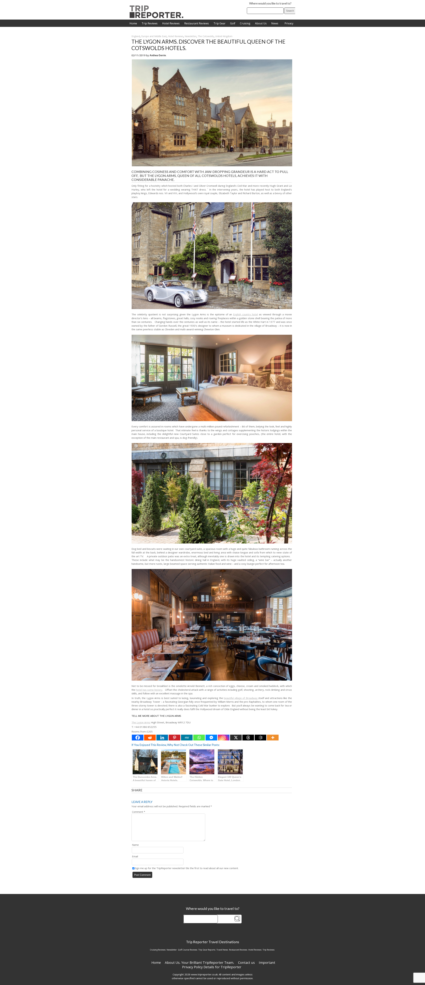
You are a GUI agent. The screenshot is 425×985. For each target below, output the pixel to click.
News (274, 23)
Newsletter (190, 36)
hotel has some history (149, 689)
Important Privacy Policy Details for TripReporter (228, 964)
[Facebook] (137, 737)
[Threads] (248, 737)
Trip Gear (219, 23)
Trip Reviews (150, 23)
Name (135, 844)
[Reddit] (150, 737)
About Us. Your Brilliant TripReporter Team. (199, 962)
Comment (138, 811)
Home (133, 23)
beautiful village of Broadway (241, 698)
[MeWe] (187, 737)
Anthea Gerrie (158, 55)
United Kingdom (223, 36)
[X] (236, 737)
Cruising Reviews (158, 949)
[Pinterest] (174, 737)
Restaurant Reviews (196, 23)
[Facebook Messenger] (211, 737)
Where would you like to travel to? (270, 3)
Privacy (289, 23)
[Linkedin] (162, 737)
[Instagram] (223, 737)
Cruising (245, 23)
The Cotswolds (206, 36)
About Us (261, 23)
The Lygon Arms (140, 722)
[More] (273, 737)
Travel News (222, 949)
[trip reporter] (157, 17)
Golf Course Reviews (187, 949)
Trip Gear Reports (206, 949)
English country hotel (245, 314)
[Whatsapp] (199, 737)
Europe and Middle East (154, 36)
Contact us (246, 962)
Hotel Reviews (171, 23)
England (135, 36)
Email (135, 856)
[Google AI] (260, 737)
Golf (232, 23)
